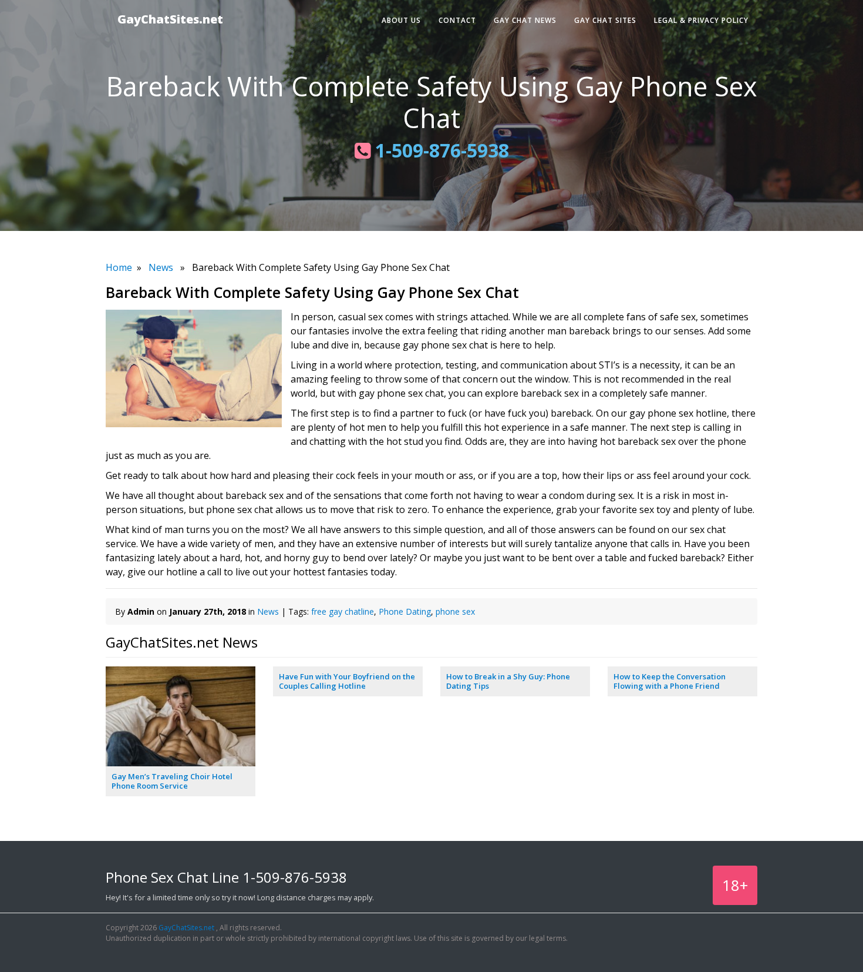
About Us (401, 20)
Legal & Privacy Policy (701, 20)
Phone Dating (405, 611)
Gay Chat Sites (605, 20)
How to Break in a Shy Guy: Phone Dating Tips (508, 681)
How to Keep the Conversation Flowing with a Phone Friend (669, 681)
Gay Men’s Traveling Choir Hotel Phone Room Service (172, 781)
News (161, 267)
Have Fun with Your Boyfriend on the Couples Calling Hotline (347, 681)
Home (119, 267)
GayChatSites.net (170, 19)
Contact (457, 20)
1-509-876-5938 (439, 150)
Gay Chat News (525, 20)
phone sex (455, 611)
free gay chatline (342, 611)
